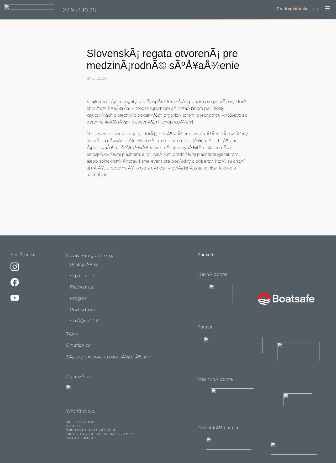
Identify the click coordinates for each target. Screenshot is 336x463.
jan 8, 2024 (96, 78)
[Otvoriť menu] (327, 8)
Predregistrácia (292, 9)
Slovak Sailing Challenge (90, 256)
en (315, 9)
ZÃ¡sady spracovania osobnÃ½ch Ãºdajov (108, 357)
